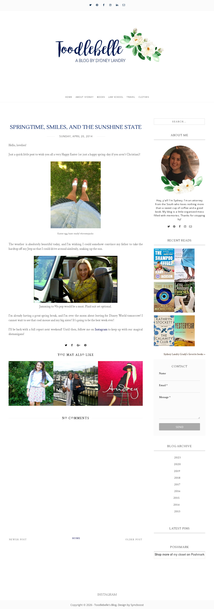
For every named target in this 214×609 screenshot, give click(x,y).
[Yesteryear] (184, 330)
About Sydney (85, 96)
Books (101, 96)
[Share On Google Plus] (78, 345)
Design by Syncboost (131, 605)
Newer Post (18, 539)
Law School (115, 96)
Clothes (144, 96)
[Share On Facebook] (72, 345)
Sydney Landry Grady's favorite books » (184, 354)
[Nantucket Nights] (184, 265)
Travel (131, 96)
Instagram (101, 329)
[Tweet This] (66, 345)
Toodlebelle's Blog (105, 605)
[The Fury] (164, 297)
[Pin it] (85, 345)
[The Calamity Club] (164, 330)
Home (68, 96)
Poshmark (197, 554)
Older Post (133, 539)
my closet (179, 554)
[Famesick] (184, 297)
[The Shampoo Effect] (164, 264)
